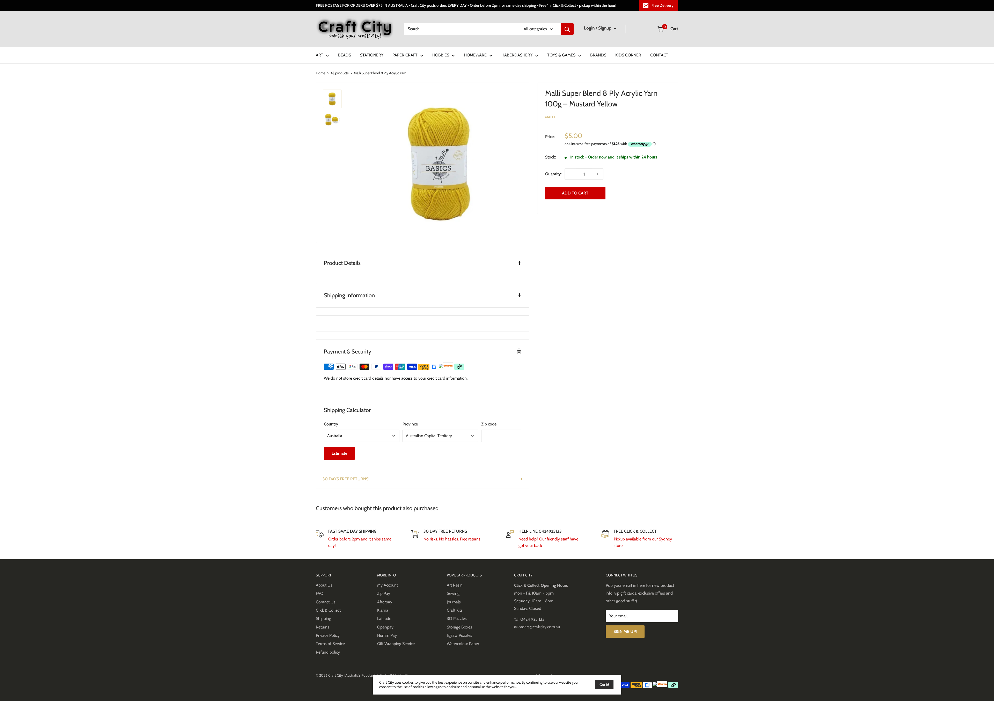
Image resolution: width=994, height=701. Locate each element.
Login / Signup (598, 28)
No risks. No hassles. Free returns (451, 539)
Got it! (604, 684)
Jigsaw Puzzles (459, 635)
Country (331, 424)
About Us (324, 585)
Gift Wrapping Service (396, 643)
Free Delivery (663, 5)
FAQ (319, 593)
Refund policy (328, 652)
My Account (387, 585)
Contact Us (325, 601)
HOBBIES (440, 55)
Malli (550, 116)
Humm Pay (387, 635)
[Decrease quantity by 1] (570, 174)
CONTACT (659, 55)
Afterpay (384, 601)
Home (320, 73)
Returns (322, 627)
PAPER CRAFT (405, 55)
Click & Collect (328, 610)
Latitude (384, 618)
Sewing (453, 593)
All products (340, 73)
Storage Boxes (459, 627)
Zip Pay (383, 593)
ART (319, 55)
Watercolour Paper (463, 643)
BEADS (344, 55)
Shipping (323, 618)
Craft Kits (455, 610)
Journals (454, 601)
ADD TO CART (575, 193)
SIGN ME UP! (625, 631)
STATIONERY (371, 55)
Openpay (385, 627)
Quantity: (553, 173)
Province (410, 424)
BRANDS (598, 55)
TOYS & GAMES (561, 55)
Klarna (382, 610)
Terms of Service (330, 643)
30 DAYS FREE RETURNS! (346, 478)
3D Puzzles (457, 618)
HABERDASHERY (516, 55)
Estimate (339, 453)
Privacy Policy (328, 635)
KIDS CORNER (628, 55)
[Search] (567, 29)
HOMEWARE (475, 55)
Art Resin (455, 585)
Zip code (488, 424)
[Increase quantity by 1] (597, 174)
